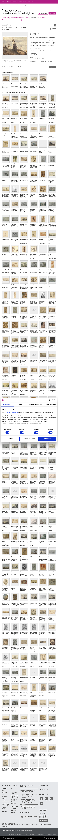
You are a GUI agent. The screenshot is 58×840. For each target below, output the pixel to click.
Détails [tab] (21, 404)
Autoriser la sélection (29, 438)
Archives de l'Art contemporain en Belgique (15, 799)
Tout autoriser (47, 438)
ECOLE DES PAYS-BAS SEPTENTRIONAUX (41, 61)
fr (52, 5)
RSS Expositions (43, 815)
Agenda (27, 17)
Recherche (17, 20)
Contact (8, 5)
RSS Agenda (42, 813)
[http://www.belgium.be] (25, 816)
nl (49, 5)
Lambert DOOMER (37, 58)
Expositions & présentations (17, 17)
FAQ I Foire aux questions (5, 790)
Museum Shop (5, 804)
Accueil (3, 5)
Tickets (53, 13)
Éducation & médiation (8, 20)
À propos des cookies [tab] (50, 404)
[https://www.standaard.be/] (35, 816)
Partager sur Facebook (51, 29)
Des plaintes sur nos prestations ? (16, 834)
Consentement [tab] (7, 404)
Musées (39, 17)
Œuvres (55, 25)
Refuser (11, 438)
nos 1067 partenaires (12, 412)
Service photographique (14, 794)
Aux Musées (5, 801)
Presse (13, 5)
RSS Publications (43, 817)
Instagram (51, 800)
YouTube (46, 800)
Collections (33, 17)
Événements (20, 5)
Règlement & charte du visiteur (5, 807)
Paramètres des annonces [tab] (35, 404)
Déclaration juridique (41, 834)
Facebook (41, 800)
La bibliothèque (14, 791)
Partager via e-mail (55, 29)
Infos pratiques (5, 17)
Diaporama (52, 67)
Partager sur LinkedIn (53, 29)
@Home (23, 20)
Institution (44, 17)
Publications (14, 792)
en (55, 5)
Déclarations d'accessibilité (30, 834)
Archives (13, 796)
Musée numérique (13, 802)
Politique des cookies (52, 834)
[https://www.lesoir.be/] (30, 816)
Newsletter (44, 820)
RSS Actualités (42, 816)
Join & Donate (44, 13)
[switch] (22, 432)
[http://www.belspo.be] (21, 816)
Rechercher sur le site (25, 5)
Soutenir (13, 810)
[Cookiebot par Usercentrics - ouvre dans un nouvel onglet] (49, 400)
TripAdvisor (41, 806)
